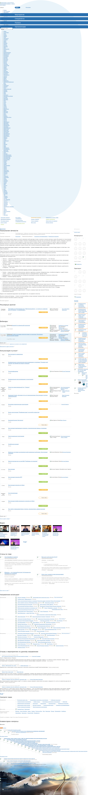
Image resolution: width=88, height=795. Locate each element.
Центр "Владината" (44, 611)
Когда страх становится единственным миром (53, 574)
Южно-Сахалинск (7, 211)
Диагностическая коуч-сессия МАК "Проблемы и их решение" (23, 461)
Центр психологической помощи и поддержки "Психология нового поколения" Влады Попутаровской (39, 600)
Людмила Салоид (21, 647)
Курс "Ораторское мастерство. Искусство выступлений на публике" (15, 656)
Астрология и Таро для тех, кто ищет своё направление (83, 370)
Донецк (5, 70)
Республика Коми (7, 157)
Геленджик (6, 64)
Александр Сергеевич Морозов (24, 618)
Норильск (5, 137)
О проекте (4, 782)
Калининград (6, 85)
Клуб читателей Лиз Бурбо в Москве (25, 606)
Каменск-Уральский (7, 89)
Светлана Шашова (65, 461)
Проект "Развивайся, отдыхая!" (50, 607)
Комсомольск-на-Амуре (8, 96)
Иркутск (5, 20)
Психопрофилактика (13, 371)
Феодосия (5, 196)
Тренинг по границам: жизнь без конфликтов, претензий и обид (14, 679)
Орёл (5, 143)
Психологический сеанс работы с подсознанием (82, 321)
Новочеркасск (6, 134)
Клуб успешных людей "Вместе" (46, 604)
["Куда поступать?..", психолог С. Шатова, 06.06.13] (36, 528)
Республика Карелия (8, 156)
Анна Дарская (60, 620)
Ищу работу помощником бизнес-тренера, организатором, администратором (26, 509)
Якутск (5, 212)
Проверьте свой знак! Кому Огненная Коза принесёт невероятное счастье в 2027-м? (19, 758)
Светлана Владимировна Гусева (11, 558)
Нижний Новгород (7, 18)
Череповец (6, 204)
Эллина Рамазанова (66, 371)
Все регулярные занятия (47, 754)
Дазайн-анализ (37, 701)
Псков (5, 152)
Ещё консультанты (66, 633)
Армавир (5, 36)
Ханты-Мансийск (7, 199)
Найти (80, 217)
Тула (4, 189)
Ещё (1, 694)
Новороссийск (6, 131)
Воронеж (5, 19)
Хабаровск (6, 197)
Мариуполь (6, 111)
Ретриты (2, 224)
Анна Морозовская (22, 622)
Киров (5, 93)
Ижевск (5, 78)
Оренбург (5, 144)
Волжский (5, 60)
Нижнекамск (6, 126)
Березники (6, 46)
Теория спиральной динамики (23, 707)
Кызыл (5, 104)
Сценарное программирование (41, 236)
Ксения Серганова (40, 631)
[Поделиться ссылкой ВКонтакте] (16, 300)
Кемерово (5, 91)
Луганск (5, 106)
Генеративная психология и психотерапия (39, 700)
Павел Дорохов (63, 420)
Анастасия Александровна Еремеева (25, 620)
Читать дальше (10, 584)
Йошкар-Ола (6, 80)
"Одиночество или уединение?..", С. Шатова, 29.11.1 (14, 534)
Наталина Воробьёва (66, 452)
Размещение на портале (7, 783)
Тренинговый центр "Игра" (57, 609)
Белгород (5, 45)
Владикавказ (6, 56)
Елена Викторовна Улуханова (48, 638)
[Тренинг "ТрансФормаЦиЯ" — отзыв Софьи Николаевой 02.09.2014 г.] (4, 528)
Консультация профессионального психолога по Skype (21, 501)
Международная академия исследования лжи (27, 607)
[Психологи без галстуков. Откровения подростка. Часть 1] (15, 542)
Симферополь (6, 171)
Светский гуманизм (37, 705)
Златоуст (5, 76)
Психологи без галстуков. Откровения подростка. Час (15, 547)
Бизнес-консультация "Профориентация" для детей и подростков (23, 412)
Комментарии (77, 232)
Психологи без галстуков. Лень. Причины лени (56, 534)
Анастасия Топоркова (44, 620)
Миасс (5, 113)
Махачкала (6, 112)
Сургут (5, 178)
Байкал (5, 41)
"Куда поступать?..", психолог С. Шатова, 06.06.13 (35, 534)
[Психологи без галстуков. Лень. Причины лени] (57, 528)
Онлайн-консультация (13, 444)
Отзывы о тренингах (35, 219)
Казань (5, 84)
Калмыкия (5, 86)
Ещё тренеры (62, 618)
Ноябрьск (5, 138)
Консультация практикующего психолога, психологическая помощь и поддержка (27, 428)
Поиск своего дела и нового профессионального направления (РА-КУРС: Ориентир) (44, 746)
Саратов (5, 169)
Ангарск (5, 34)
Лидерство (65, 701)
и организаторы (19, 218)
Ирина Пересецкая (42, 627)
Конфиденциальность (7, 785)
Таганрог (5, 181)
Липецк (5, 105)
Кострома (5, 97)
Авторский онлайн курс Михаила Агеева (28, 731)
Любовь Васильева (24, 665)
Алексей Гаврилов (65, 404)
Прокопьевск (6, 151)
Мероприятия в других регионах (7, 346)
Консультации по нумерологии (15, 354)
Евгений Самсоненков (22, 624)
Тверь (5, 184)
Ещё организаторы (58, 597)
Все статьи (2, 769)
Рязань (5, 161)
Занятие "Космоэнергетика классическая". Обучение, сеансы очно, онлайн (35, 744)
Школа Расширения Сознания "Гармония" (41, 616)
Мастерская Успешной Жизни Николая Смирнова (50, 606)
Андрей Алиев (37, 635)
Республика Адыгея (7, 154)
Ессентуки (6, 73)
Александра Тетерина (49, 602)
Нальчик (5, 119)
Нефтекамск (6, 123)
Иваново (5, 77)
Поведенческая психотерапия (23, 703)
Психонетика (43, 703)
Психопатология (52, 703)
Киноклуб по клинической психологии (21, 325)
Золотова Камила (64, 477)
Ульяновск (6, 192)
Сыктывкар (6, 180)
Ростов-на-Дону (7, 159)
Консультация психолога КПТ (15, 477)
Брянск (5, 51)
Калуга (5, 87)
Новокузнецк (6, 130)
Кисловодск (6, 94)
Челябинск (6, 16)
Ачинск (5, 40)
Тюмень (5, 190)
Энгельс (5, 210)
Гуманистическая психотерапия (24, 701)
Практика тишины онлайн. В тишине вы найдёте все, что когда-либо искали (46, 747)
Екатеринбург (6, 13)
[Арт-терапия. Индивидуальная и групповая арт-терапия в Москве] (46, 528)
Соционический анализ (48, 705)
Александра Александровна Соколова (46, 618)
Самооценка (2, 546)
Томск (5, 186)
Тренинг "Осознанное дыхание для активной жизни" (28, 743)
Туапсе (5, 187)
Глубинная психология (55, 700)
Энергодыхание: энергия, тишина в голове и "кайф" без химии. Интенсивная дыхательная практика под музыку (25, 738)
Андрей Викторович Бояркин (10, 574)
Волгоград (6, 58)
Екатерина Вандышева (39, 636)
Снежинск (5, 173)
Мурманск (5, 116)
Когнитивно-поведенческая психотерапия (18, 404)
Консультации (11, 469)
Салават (5, 163)
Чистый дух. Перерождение (21, 732)
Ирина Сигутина (21, 629)
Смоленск (5, 172)
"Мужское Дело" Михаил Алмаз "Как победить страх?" (25, 534)
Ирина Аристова (20, 671)
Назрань (5, 118)
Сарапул (5, 167)
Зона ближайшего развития (11, 557)
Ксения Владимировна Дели (51, 629)
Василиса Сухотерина (51, 622)
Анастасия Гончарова (36, 656)
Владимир (6, 57)
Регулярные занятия (4, 736)
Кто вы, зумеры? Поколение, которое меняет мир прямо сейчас (18, 760)
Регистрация (28, 7)
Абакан (5, 31)
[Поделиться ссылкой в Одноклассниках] (18, 300)
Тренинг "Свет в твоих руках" (7, 671)
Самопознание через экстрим (23, 705)
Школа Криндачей (21, 616)
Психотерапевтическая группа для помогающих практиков (49, 750)
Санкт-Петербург (7, 11)
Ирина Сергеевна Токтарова (59, 627)
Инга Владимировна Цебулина (43, 625)
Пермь (5, 146)
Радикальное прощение (53, 236)
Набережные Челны (7, 117)
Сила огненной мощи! (18, 765)
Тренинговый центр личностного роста (41, 597)
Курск (5, 103)
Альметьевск (6, 32)
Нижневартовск (7, 125)
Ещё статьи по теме (4, 590)
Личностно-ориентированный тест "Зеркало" (19, 387)
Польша (52, 711)
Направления (3, 228)
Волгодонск (6, 59)
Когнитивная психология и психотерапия (51, 701)
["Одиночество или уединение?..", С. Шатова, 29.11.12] (15, 528)
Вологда (5, 61)
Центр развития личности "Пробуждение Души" (28, 602)
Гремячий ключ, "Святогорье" (23, 709)
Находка (5, 120)
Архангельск (6, 38)
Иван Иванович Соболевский (24, 625)
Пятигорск (5, 153)
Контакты (4, 784)
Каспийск (5, 90)
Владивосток (6, 21)
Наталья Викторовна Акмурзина (36, 679)
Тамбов (5, 183)
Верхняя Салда (7, 53)
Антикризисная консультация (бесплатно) (81, 350)
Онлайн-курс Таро (87, 377)
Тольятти (5, 185)
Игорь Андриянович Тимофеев (43, 640)
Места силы (33, 222)
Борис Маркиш (36, 622)
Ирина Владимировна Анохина (24, 627)
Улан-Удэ (5, 191)
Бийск (5, 47)
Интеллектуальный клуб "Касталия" (25, 604)
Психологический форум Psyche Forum (26, 609)
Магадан (5, 107)
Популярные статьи (3, 756)
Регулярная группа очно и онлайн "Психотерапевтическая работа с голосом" (25, 740)
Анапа (5, 33)
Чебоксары (6, 202)
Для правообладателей (7, 790)
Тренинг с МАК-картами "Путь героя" (9, 665)
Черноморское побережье (9, 206)
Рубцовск (5, 160)
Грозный (5, 66)
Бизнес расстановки (82, 379)
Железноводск (6, 74)
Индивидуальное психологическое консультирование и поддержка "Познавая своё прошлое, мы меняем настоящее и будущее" (28, 363)
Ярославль (6, 214)
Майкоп (5, 110)
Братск (5, 50)
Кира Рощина (34, 629)
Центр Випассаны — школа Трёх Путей (26, 613)
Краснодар (6, 17)
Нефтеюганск (6, 124)
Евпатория (6, 71)
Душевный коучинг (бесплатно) (15, 420)
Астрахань (6, 39)
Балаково (5, 43)
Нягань (5, 139)
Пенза (5, 145)
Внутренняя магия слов (22, 700)
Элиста (5, 209)
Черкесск (5, 205)
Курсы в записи (4, 222)
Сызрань (5, 179)
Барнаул (5, 44)
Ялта (4, 213)
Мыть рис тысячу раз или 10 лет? (49, 557)
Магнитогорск (6, 109)
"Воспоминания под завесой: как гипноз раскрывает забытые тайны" (23, 763)
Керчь (5, 92)
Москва (5, 10)
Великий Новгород (7, 52)
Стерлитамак (6, 177)
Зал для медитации (12, 493)
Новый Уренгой (6, 136)
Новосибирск (6, 12)
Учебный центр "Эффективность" (25, 599)
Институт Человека (22, 597)
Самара (5, 164)
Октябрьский (6, 140)
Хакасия (5, 198)
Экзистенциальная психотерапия (16, 436)
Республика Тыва (7, 158)
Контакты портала (49, 222)
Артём (5, 37)
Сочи (4, 174)
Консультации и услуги (20, 223)
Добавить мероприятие (50, 219)
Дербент (5, 67)
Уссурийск (6, 193)
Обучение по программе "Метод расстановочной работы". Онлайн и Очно (39, 745)
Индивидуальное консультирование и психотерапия (20, 379)
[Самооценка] (4, 542)
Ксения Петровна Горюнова (23, 631)
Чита (4, 207)
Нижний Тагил (6, 129)
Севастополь (6, 170)
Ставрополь (6, 176)
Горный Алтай (6, 65)
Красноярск (6, 14)
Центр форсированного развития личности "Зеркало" (65, 388)
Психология (17, 236)
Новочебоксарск (7, 133)
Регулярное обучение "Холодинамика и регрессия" (17, 739)
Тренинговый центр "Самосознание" (25, 611)
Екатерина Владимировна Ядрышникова (42, 624)
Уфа (4, 194)
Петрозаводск (6, 147)
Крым (5, 100)
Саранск (5, 166)
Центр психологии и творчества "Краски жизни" (47, 614)
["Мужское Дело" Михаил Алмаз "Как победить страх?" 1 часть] (25, 528)
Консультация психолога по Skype (16, 485)
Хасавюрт (5, 200)
